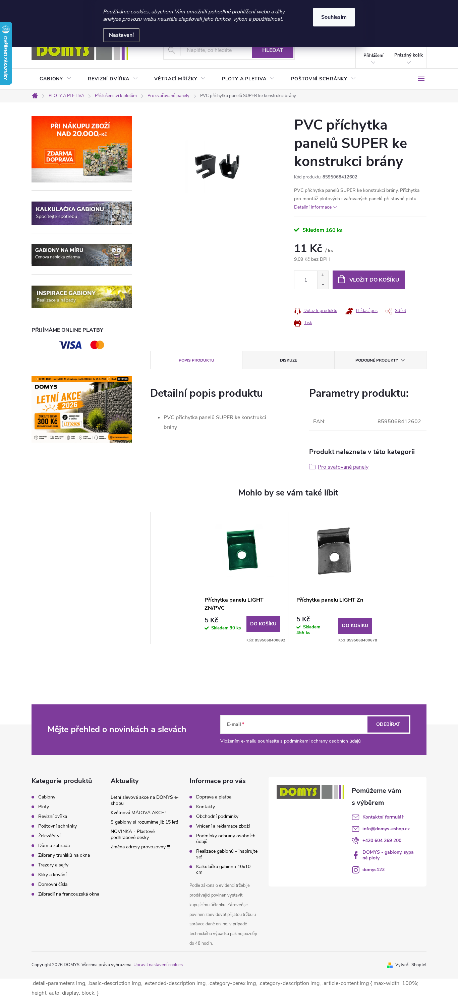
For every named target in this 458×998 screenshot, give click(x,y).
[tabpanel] (242, 578)
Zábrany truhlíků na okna (64, 855)
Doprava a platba (213, 797)
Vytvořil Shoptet (410, 965)
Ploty (43, 807)
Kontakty (205, 806)
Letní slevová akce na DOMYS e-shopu (145, 800)
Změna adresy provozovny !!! (140, 847)
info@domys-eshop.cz (386, 829)
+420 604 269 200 (381, 840)
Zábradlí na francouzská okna (68, 894)
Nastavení (121, 35)
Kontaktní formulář (382, 817)
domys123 (373, 869)
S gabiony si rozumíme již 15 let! (144, 822)
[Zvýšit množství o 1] (322, 275)
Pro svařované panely (343, 467)
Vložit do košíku (374, 280)
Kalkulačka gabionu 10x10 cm (223, 869)
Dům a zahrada (54, 845)
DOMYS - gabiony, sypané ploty (388, 855)
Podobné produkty (376, 360)
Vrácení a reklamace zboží (223, 826)
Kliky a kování (52, 874)
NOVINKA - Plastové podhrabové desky (133, 834)
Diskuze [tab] (288, 360)
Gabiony (46, 797)
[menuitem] (56, 79)
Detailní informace (313, 207)
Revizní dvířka (52, 816)
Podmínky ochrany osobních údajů (225, 839)
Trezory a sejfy (53, 865)
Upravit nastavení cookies (158, 965)
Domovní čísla (52, 884)
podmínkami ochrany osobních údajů (322, 741)
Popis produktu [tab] (196, 360)
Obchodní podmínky (217, 816)
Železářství (49, 836)
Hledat (272, 50)
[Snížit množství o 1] (322, 284)
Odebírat (388, 724)
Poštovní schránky (57, 826)
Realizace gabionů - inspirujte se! (226, 854)
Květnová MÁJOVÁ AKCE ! (138, 813)
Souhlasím (334, 17)
